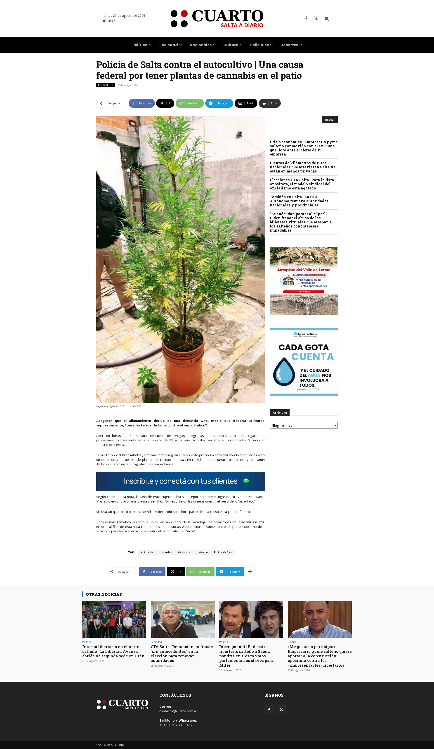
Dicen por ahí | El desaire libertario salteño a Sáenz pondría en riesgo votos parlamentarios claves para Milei (246, 656)
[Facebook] (306, 19)
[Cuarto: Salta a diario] (217, 18)
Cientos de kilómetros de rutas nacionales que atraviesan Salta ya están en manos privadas (303, 166)
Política (86, 642)
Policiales (105, 85)
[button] (326, 18)
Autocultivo (147, 552)
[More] (250, 571)
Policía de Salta (223, 552)
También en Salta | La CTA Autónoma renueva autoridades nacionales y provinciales (299, 200)
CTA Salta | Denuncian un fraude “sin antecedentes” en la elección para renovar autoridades (182, 653)
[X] (316, 19)
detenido (202, 552)
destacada (184, 552)
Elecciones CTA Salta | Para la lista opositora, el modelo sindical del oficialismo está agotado (302, 183)
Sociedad (156, 642)
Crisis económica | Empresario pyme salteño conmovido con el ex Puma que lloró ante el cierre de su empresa (304, 147)
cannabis (166, 552)
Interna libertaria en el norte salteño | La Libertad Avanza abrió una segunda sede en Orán (113, 651)
